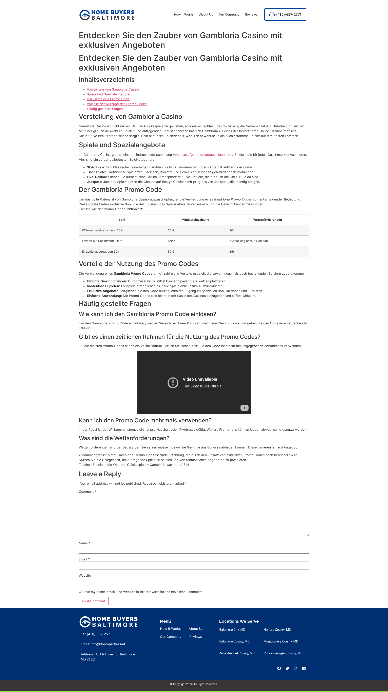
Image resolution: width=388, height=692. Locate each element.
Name (84, 543)
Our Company (229, 14)
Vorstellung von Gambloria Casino (113, 89)
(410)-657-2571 (289, 14)
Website (85, 575)
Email (84, 559)
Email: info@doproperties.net (103, 644)
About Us (206, 14)
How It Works (184, 14)
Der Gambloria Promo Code (108, 99)
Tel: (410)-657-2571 (96, 634)
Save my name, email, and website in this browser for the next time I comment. (142, 591)
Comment (87, 491)
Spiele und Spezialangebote (108, 94)
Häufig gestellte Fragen (105, 109)
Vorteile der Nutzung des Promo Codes (117, 104)
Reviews (251, 14)
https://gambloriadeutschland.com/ (206, 155)
